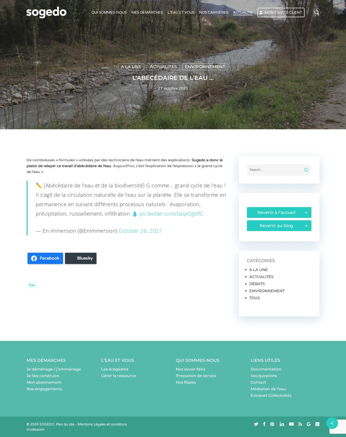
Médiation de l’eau (268, 389)
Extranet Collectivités (271, 395)
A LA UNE (131, 66)
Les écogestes (114, 369)
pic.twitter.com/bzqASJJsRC (172, 213)
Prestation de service (196, 376)
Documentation (266, 369)
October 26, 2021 (140, 230)
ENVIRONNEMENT (205, 66)
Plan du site (65, 424)
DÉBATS (257, 284)
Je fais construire (43, 376)
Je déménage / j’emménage (54, 369)
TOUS (254, 298)
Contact (258, 382)
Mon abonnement (44, 382)
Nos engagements (44, 389)
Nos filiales (186, 382)
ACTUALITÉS (163, 66)
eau (32, 285)
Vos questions (264, 376)
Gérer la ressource (118, 376)
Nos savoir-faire (190, 369)
